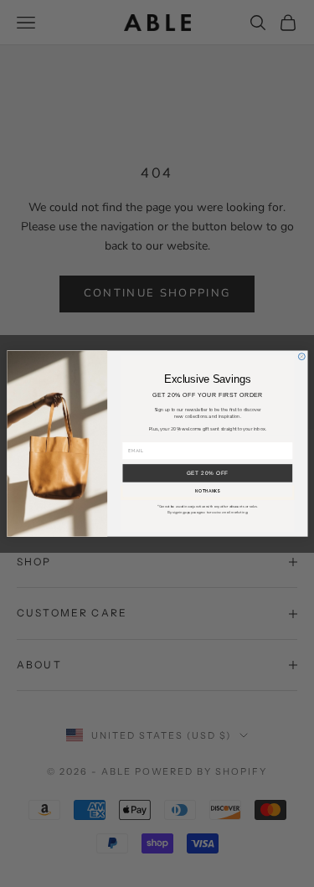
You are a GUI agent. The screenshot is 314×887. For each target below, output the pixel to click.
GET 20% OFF (207, 473)
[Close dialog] (301, 356)
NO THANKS (207, 490)
